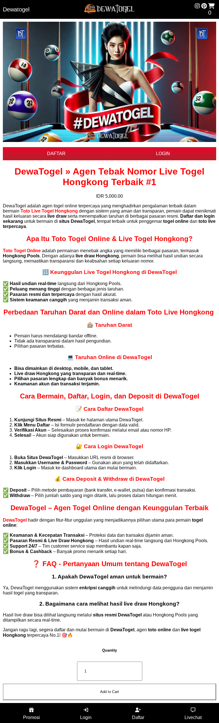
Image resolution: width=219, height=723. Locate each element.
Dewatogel (16, 9)
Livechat (193, 717)
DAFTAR (56, 153)
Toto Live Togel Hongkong (49, 211)
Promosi (31, 717)
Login (86, 717)
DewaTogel (15, 520)
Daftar (138, 717)
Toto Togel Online (22, 250)
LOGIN (163, 153)
